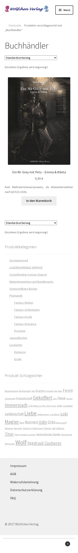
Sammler (18, 428)
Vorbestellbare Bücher (23, 289)
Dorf (33, 391)
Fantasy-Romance (25, 324)
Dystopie (19, 331)
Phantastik (15, 295)
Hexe (62, 398)
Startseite (15, 25)
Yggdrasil (35, 443)
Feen (60, 391)
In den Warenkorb (39, 200)
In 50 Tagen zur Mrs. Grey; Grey (42, 405)
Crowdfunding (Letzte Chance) (28, 274)
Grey (55, 398)
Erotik (17, 359)
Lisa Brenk (55, 414)
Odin (42, 422)
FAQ (13, 498)
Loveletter (15, 345)
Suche (39, 546)
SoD (54, 428)
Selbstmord (37, 428)
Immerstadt (16, 405)
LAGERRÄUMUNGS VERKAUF (26, 267)
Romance (20, 352)
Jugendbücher (18, 338)
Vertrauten (10, 443)
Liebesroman (43, 414)
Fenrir (68, 390)
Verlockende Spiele (48, 434)
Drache (40, 391)
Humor (69, 398)
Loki (64, 413)
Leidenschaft (14, 414)
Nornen (31, 421)
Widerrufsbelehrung (24, 482)
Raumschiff (61, 422)
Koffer (59, 405)
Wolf (21, 442)
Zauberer (53, 443)
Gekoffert (42, 397)
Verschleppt (66, 434)
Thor (9, 434)
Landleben (68, 405)
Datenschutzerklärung (26, 490)
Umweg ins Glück (28, 434)
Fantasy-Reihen (23, 303)
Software (60, 428)
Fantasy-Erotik (23, 317)
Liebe (30, 413)
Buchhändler (25, 391)
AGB (13, 474)
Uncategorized (18, 260)
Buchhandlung (11, 391)
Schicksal (27, 428)
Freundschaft (24, 398)
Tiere (16, 434)
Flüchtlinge (10, 398)
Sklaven (47, 428)
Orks (52, 421)
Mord (22, 422)
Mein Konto (13, 546)
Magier (12, 421)
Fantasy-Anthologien (27, 310)
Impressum (18, 466)
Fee (55, 391)
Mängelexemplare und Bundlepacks (31, 281)
